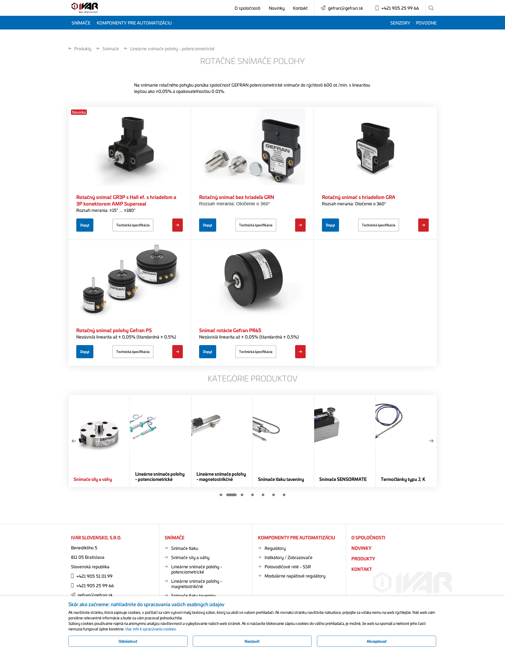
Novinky (277, 8)
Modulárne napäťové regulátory (295, 575)
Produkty (82, 48)
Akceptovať (377, 641)
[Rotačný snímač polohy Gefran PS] (177, 351)
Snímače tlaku (184, 548)
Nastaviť (252, 641)
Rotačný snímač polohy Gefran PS (114, 330)
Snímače (81, 23)
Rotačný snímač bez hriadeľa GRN (236, 196)
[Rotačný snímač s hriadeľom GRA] (423, 225)
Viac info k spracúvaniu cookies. (151, 628)
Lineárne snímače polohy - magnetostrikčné (196, 583)
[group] (99, 441)
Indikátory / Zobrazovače (288, 557)
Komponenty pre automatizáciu (134, 23)
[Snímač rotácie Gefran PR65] (300, 351)
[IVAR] (85, 8)
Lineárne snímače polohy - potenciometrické (172, 48)
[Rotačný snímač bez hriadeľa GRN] (300, 225)
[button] (73, 441)
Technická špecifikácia (133, 225)
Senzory (400, 23)
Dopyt (84, 225)
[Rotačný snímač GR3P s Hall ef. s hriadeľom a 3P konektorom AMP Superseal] (177, 225)
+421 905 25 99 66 (95, 585)
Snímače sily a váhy (190, 557)
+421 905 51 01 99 (94, 576)
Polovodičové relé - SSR (288, 566)
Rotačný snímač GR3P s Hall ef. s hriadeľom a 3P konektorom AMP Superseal (126, 200)
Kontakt (300, 8)
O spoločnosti (247, 8)
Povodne (426, 23)
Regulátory (275, 548)
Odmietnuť (128, 641)
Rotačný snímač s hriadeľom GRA (358, 196)
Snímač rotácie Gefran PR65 (230, 330)
